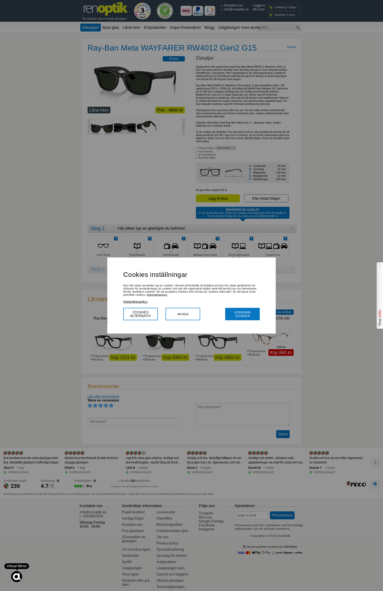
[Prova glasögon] (379, 295)
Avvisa (183, 314)
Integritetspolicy (157, 294)
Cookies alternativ (140, 313)
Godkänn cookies (242, 313)
